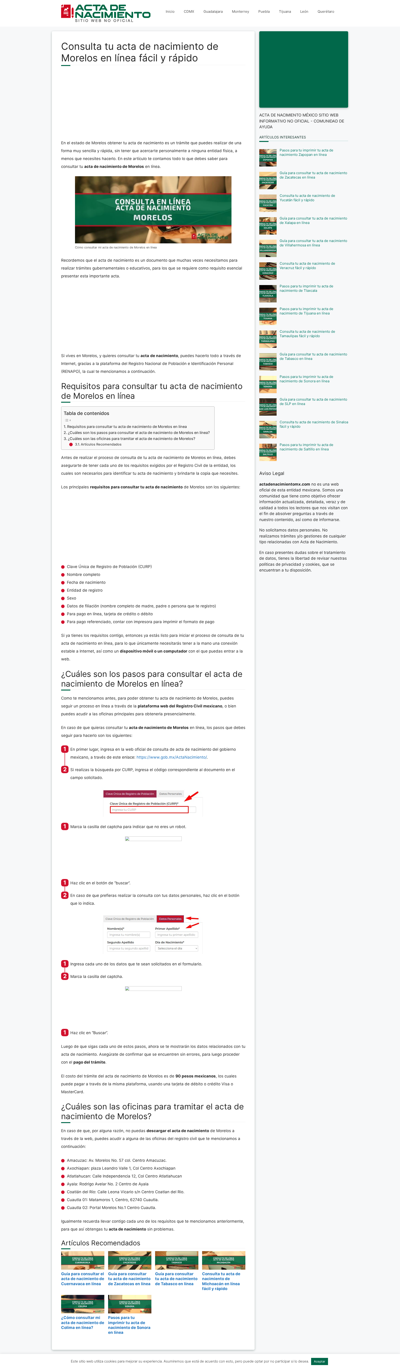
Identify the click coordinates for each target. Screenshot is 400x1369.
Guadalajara (213, 11)
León (304, 11)
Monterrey (240, 11)
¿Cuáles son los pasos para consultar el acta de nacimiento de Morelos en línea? (139, 432)
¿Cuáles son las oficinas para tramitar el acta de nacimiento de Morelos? (131, 438)
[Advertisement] (153, 105)
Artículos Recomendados (101, 444)
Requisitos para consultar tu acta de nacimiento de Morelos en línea (127, 426)
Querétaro (326, 11)
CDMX (189, 11)
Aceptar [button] (319, 1361)
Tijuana (285, 11)
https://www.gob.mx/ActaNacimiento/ (172, 757)
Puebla (264, 11)
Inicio (170, 11)
